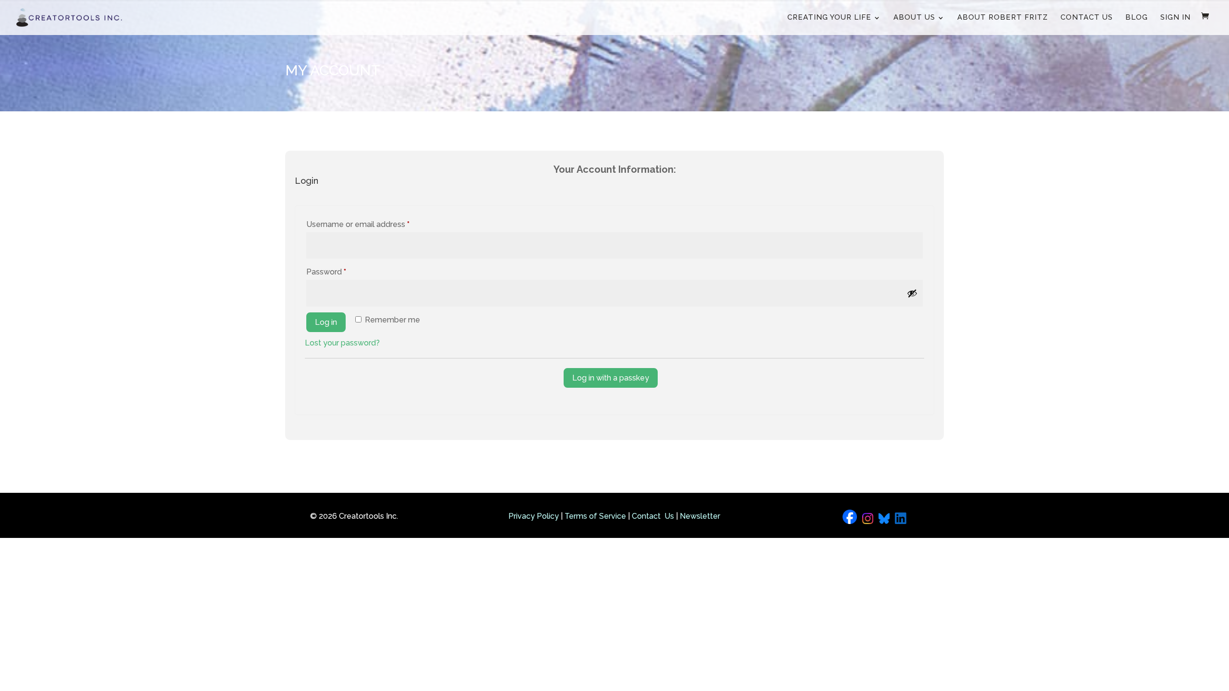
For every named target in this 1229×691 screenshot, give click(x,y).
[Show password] (912, 293)
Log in (326, 322)
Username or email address (374, 224)
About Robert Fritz (1002, 17)
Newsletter (700, 516)
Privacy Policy (533, 516)
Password (342, 271)
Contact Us (1086, 17)
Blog (1136, 17)
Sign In (1175, 17)
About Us (914, 17)
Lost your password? (342, 342)
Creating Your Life (829, 17)
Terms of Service (595, 516)
